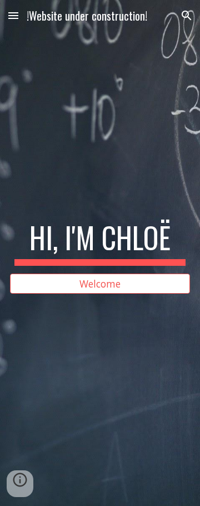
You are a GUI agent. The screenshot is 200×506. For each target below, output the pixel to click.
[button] (13, 15)
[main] (100, 243)
